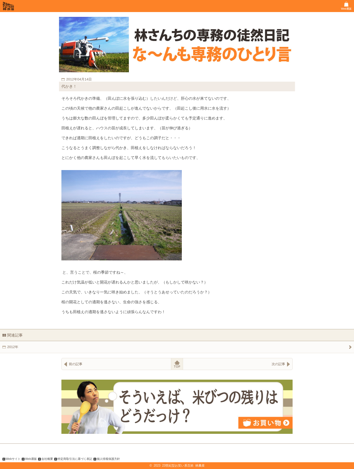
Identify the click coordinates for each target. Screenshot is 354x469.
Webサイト (13, 459)
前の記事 (75, 364)
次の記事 (278, 364)
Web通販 (31, 459)
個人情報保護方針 (108, 459)
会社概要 (47, 459)
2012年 (12, 347)
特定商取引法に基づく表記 (75, 459)
